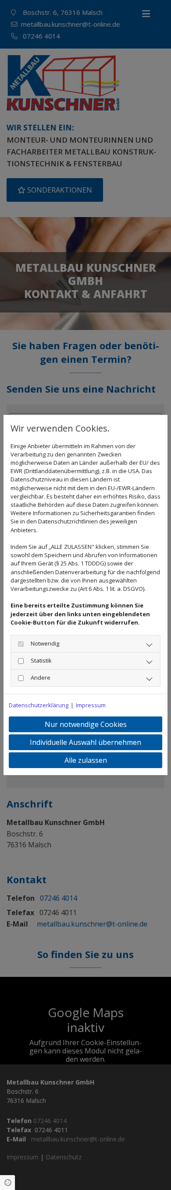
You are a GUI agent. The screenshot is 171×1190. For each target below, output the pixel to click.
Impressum (91, 705)
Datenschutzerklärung (38, 705)
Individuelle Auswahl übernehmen (85, 742)
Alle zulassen (85, 760)
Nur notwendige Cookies (86, 724)
